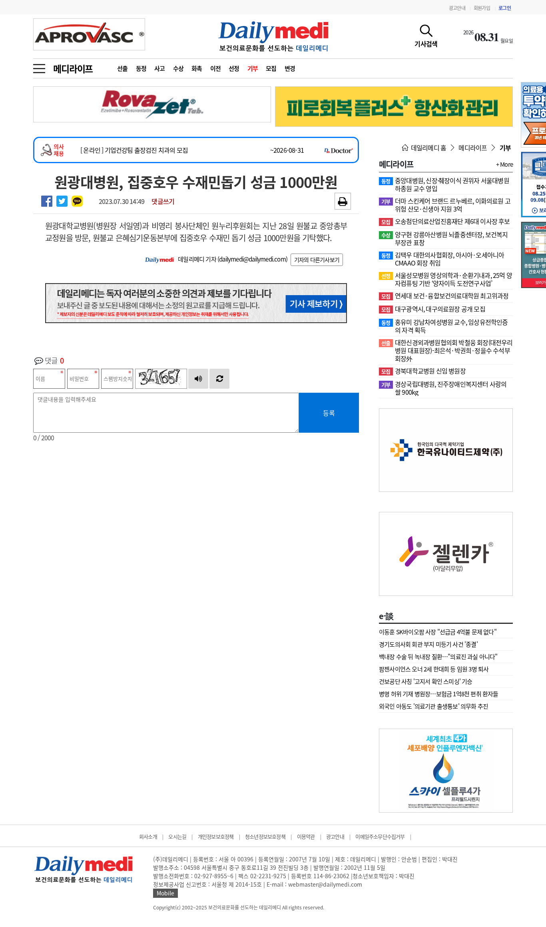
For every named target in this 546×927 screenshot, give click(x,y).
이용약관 (306, 836)
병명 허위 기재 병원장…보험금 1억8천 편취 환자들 (438, 693)
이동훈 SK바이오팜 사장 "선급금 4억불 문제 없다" (437, 631)
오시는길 (177, 836)
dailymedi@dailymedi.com (252, 259)
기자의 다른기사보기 (316, 260)
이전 (215, 68)
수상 (178, 68)
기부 (252, 68)
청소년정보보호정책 (265, 836)
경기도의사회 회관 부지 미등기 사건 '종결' (428, 644)
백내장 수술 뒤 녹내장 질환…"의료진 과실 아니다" (438, 656)
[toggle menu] (39, 66)
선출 (122, 68)
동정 (141, 68)
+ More (504, 164)
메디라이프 (73, 68)
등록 (329, 413)
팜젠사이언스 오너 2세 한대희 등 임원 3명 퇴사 (433, 669)
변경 (290, 68)
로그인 (504, 8)
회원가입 (482, 8)
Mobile (165, 893)
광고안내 (457, 8)
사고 (159, 68)
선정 (234, 68)
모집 (271, 68)
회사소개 (148, 836)
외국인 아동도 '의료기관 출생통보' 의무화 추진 (433, 706)
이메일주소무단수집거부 (380, 836)
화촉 (196, 68)
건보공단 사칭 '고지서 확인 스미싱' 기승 (425, 681)
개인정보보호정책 (216, 836)
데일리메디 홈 (428, 147)
